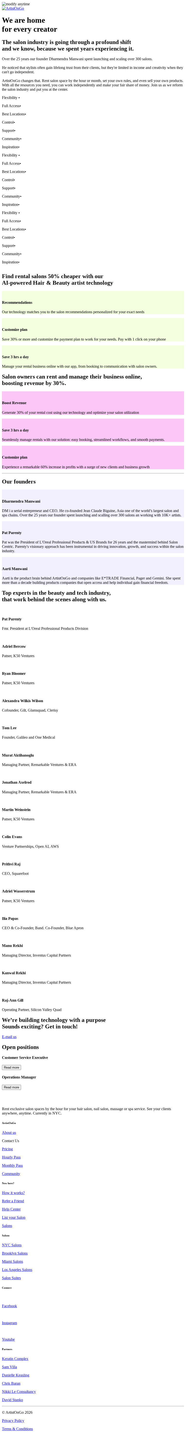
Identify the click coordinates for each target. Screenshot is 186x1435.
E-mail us (9, 1037)
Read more (11, 1067)
